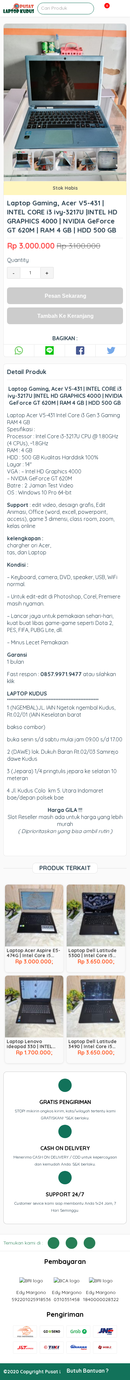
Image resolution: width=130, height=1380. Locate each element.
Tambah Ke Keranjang (65, 316)
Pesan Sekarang (65, 296)
